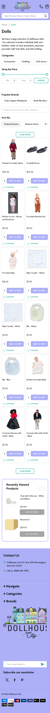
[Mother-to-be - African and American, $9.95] (13, 202)
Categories (8, 55)
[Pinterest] (22, 679)
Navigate (12, 586)
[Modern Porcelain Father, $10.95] (13, 149)
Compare (10, 187)
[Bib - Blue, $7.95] (13, 366)
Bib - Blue (6, 379)
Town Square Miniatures (15, 100)
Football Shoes (33, 163)
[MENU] (3, 6)
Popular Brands (10, 94)
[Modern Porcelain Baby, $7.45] (37, 366)
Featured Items (11, 124)
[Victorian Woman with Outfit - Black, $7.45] (13, 419)
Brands (11, 601)
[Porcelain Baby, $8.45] (13, 259)
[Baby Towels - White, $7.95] (13, 312)
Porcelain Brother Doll (36, 216)
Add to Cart (15, 181)
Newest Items (31, 124)
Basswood (24, 519)
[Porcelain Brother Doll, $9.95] (37, 202)
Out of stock (32, 512)
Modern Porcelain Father (12, 163)
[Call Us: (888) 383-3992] (41, 6)
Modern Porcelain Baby (36, 379)
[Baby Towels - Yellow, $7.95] (37, 259)
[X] (7, 679)
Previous (39, 488)
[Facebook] (14, 679)
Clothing (26, 61)
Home (5, 24)
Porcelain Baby (8, 273)
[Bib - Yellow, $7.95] (37, 312)
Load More (25, 134)
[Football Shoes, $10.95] (37, 149)
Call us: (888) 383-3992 (18, 570)
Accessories (9, 61)
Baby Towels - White (11, 326)
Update (41, 80)
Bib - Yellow (31, 326)
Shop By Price (9, 69)
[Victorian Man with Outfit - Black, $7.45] (37, 419)
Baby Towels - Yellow (36, 273)
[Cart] (47, 6)
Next (44, 488)
